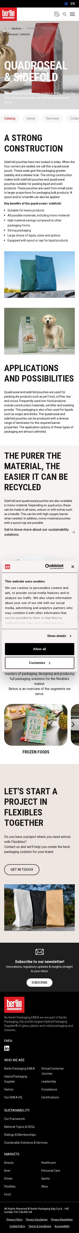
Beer (7, 1170)
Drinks (8, 1178)
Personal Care (50, 1170)
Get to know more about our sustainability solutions (36, 532)
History (8, 1089)
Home (30, 118)
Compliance (49, 1089)
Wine (44, 1186)
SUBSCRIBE (39, 982)
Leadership (48, 1081)
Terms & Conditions (39, 1226)
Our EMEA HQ (13, 1097)
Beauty (9, 1162)
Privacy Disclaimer (37, 1219)
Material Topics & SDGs (19, 1126)
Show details (56, 636)
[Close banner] (72, 566)
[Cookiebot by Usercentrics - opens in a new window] (47, 566)
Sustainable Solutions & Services (26, 1142)
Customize (37, 663)
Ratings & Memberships (20, 1134)
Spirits (45, 1178)
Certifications (50, 1097)
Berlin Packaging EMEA (19, 1068)
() (69, 4)
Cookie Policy (17, 1226)
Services (52, 118)
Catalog (9, 118)
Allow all (39, 649)
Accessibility (62, 1226)
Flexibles (31, 28)
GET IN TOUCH (22, 870)
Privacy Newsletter (62, 1219)
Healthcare (48, 1162)
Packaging (48, 28)
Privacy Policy (15, 1219)
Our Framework (14, 1119)
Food (7, 1194)
